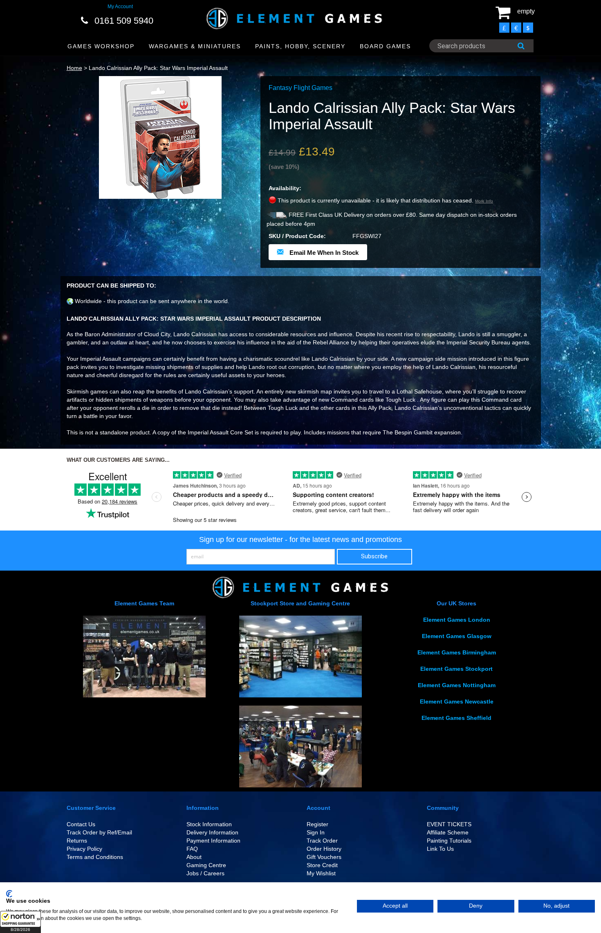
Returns (77, 840)
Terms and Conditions (95, 857)
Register (317, 824)
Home (74, 68)
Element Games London (456, 619)
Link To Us (440, 848)
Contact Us (81, 824)
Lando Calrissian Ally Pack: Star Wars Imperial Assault (158, 68)
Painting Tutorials (449, 840)
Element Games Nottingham (457, 685)
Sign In (316, 832)
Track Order (322, 840)
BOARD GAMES (385, 46)
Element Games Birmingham (456, 652)
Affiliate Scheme (448, 832)
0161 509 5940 (123, 21)
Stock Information (209, 824)
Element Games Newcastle (456, 701)
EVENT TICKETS (449, 824)
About (194, 857)
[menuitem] (101, 46)
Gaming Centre (206, 865)
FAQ (192, 848)
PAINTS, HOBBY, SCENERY (300, 46)
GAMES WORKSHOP (101, 46)
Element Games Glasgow (456, 636)
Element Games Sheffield (456, 718)
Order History (324, 848)
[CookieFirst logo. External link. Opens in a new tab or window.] (9, 893)
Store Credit (322, 865)
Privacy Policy (84, 848)
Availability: (285, 188)
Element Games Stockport (456, 668)
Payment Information (213, 840)
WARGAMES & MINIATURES (195, 46)
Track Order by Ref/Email (99, 832)
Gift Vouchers (324, 857)
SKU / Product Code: (297, 236)
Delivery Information (212, 832)
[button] (20, 922)
